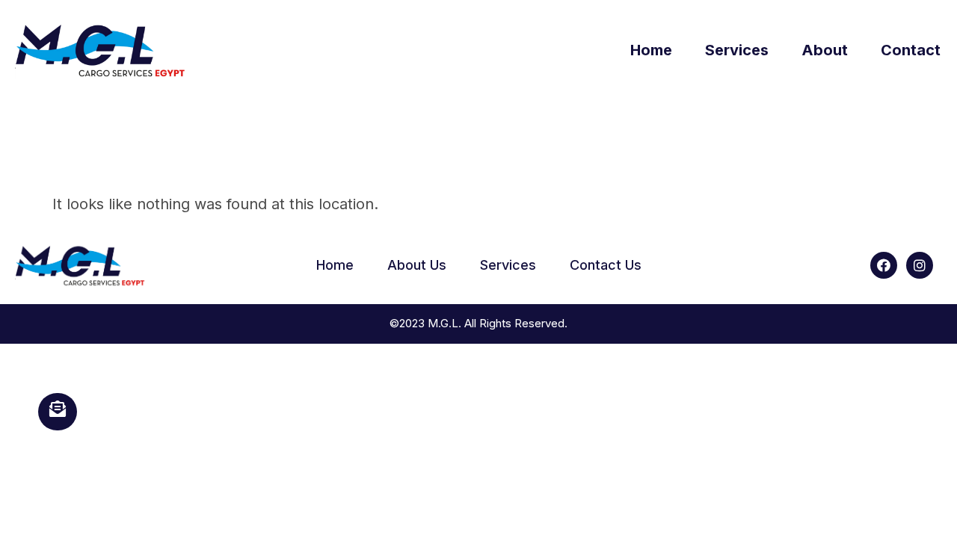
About (824, 50)
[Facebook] (883, 265)
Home (651, 50)
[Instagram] (919, 265)
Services (737, 50)
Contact (911, 50)
